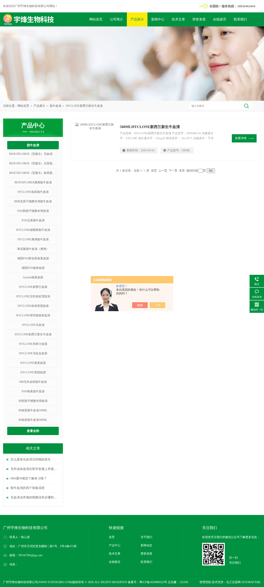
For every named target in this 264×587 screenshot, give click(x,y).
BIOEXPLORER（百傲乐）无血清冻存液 (34, 153)
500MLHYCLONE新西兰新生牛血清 (150, 127)
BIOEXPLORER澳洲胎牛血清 (33, 182)
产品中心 (114, 545)
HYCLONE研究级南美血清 (33, 315)
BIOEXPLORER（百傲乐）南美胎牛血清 (34, 172)
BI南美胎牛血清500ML (33, 419)
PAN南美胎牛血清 (33, 391)
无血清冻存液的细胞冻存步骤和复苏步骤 (35, 497)
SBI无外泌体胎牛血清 (33, 381)
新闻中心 (157, 19)
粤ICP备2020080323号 (153, 582)
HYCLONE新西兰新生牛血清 (84, 105)
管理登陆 (205, 582)
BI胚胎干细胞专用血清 (33, 400)
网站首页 (96, 19)
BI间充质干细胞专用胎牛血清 (33, 201)
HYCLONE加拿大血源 (33, 343)
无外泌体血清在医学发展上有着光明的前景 (35, 469)
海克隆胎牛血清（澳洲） (33, 248)
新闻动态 (146, 545)
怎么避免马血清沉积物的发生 (31, 459)
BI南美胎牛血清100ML (33, 410)
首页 (112, 537)
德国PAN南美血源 (33, 267)
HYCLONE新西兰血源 (33, 286)
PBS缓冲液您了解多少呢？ (29, 478)
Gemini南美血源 (33, 277)
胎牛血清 (55, 105)
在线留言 (219, 19)
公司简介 (116, 19)
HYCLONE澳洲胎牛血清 (33, 239)
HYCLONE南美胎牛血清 (33, 191)
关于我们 (146, 537)
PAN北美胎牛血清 (33, 220)
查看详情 (240, 138)
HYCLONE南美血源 (33, 362)
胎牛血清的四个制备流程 (28, 488)
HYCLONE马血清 (33, 324)
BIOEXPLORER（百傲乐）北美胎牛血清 (34, 163)
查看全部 (33, 431)
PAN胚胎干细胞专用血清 (33, 210)
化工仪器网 (233, 582)
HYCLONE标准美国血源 (33, 305)
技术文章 (178, 19)
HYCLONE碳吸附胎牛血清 (33, 229)
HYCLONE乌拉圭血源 (33, 353)
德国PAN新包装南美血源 (33, 258)
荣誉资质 (199, 19)
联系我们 (240, 19)
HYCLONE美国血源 (33, 372)
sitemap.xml (251, 582)
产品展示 (137, 19)
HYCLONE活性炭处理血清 (33, 296)
